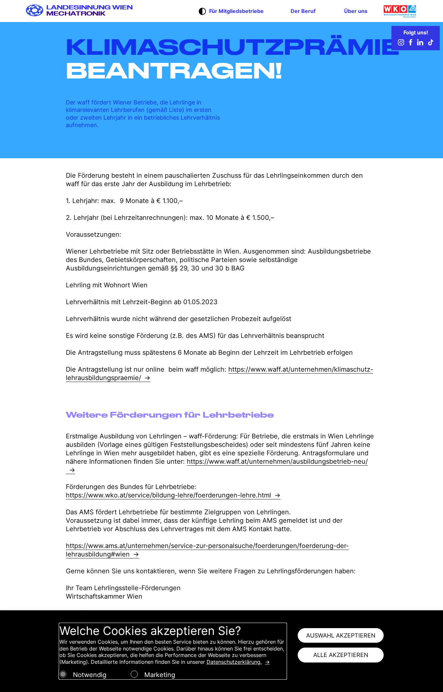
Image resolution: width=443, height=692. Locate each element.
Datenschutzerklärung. (234, 662)
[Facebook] (410, 43)
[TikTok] (430, 43)
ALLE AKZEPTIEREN (340, 654)
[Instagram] (401, 43)
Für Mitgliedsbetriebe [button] (236, 11)
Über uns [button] (355, 11)
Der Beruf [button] (303, 11)
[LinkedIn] (420, 43)
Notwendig (89, 675)
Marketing (159, 675)
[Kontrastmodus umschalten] (202, 12)
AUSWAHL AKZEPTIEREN (341, 635)
